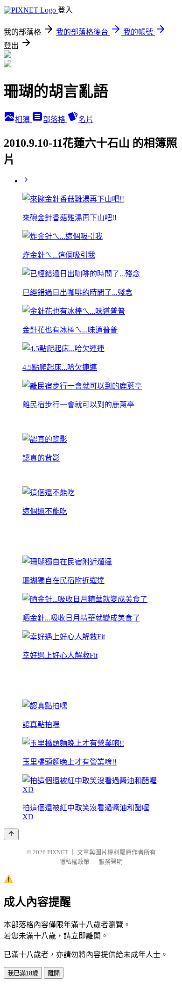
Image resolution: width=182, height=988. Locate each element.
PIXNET (57, 852)
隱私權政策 (74, 861)
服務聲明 (110, 861)
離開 (54, 973)
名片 (85, 119)
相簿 (23, 119)
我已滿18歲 (22, 973)
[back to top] (11, 834)
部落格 (55, 119)
